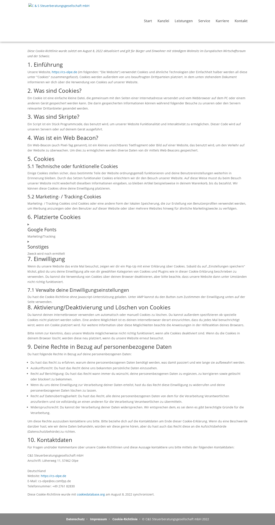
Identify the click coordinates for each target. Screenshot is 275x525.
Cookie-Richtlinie (125, 519)
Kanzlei (163, 21)
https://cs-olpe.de (64, 72)
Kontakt (241, 21)
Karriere (222, 21)
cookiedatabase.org (91, 494)
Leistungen (184, 21)
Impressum (98, 519)
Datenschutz (75, 519)
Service (204, 21)
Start (148, 21)
